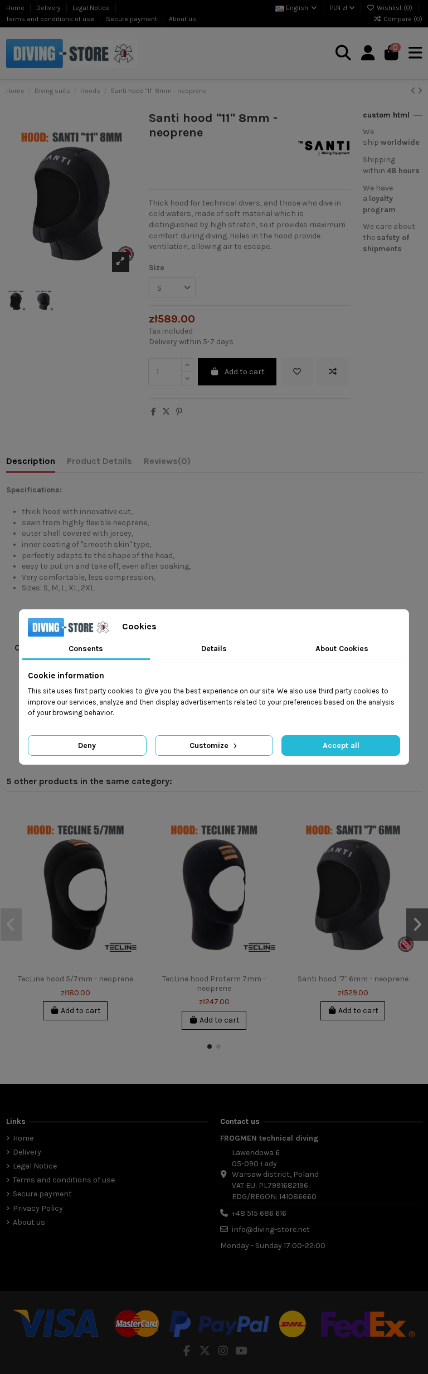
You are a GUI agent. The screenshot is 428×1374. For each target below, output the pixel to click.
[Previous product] (414, 91)
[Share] (153, 412)
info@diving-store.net (271, 1229)
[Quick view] (130, 860)
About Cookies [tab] (341, 648)
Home (16, 8)
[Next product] (419, 91)
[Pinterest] (179, 412)
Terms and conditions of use (51, 19)
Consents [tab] (86, 648)
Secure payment (132, 19)
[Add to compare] (332, 371)
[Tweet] (166, 412)
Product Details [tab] (99, 461)
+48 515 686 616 (259, 1213)
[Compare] (130, 840)
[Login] (368, 53)
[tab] (167, 463)
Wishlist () (394, 8)
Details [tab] (214, 648)
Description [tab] (30, 461)
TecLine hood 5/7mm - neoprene (75, 979)
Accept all (341, 745)
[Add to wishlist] (297, 371)
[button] (209, 1046)
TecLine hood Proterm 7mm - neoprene (214, 983)
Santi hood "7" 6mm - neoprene (353, 979)
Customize (210, 745)
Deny (87, 745)
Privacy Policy (38, 1208)
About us (182, 19)
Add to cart (245, 371)
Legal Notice (91, 8)
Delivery (49, 8)
